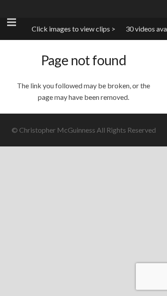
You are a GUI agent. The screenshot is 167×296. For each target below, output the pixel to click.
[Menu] (11, 22)
